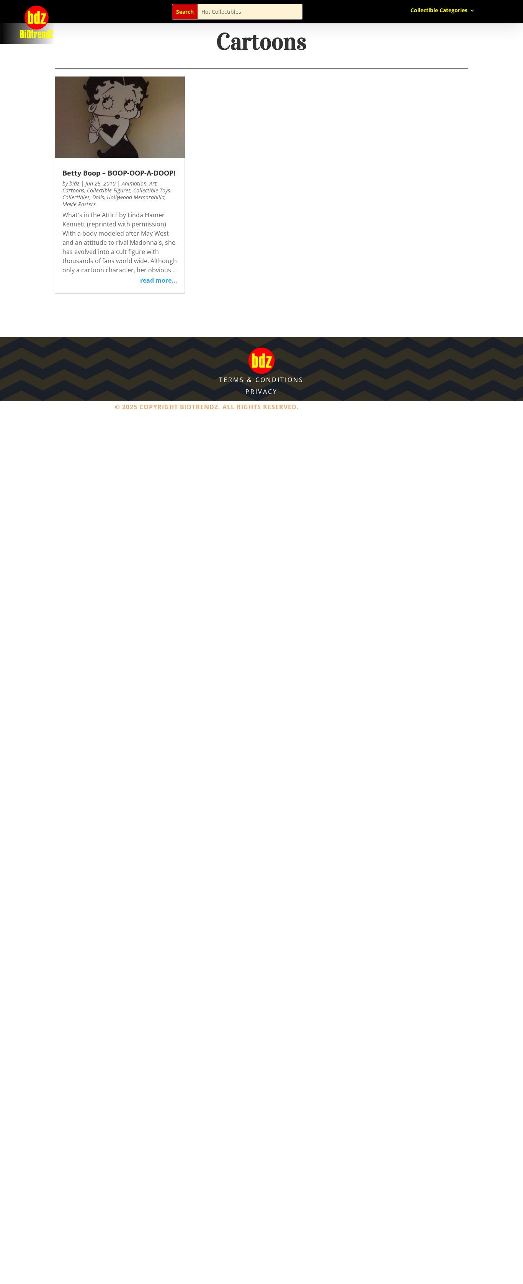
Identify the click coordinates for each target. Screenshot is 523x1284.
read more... (158, 280)
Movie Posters (79, 204)
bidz (74, 183)
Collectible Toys (151, 190)
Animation (134, 183)
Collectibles (76, 197)
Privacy (261, 391)
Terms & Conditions (261, 380)
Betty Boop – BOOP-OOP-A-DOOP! (118, 172)
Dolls (98, 197)
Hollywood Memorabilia (136, 197)
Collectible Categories (438, 11)
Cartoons (73, 190)
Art (153, 183)
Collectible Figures (109, 190)
